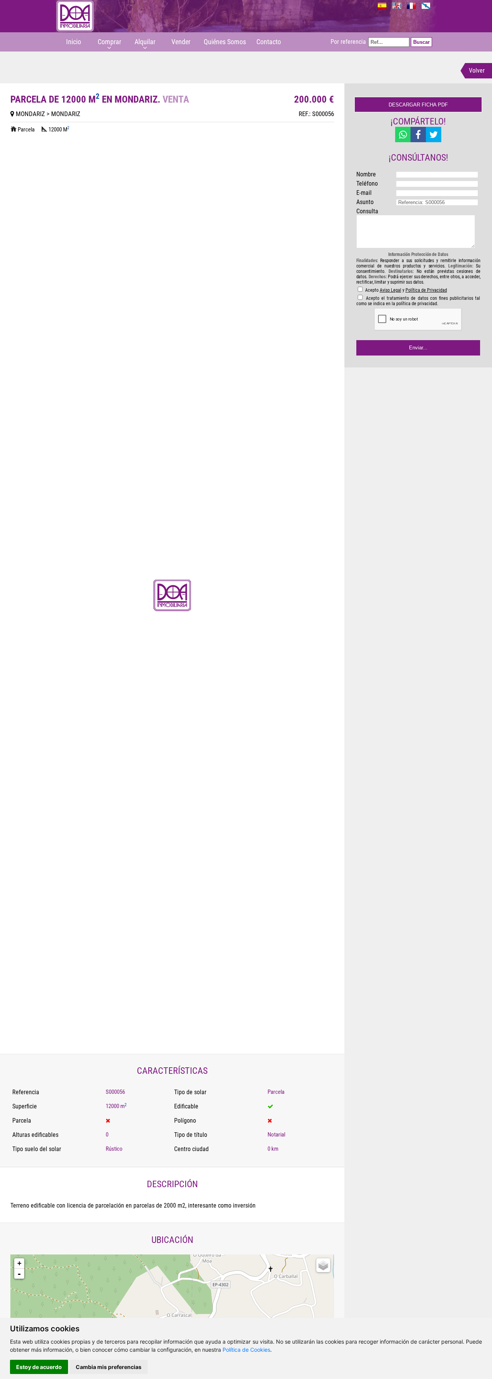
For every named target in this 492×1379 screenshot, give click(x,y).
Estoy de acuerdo (39, 1367)
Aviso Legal (390, 290)
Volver (477, 70)
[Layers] (323, 1265)
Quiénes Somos (225, 42)
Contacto (268, 42)
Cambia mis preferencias (108, 1367)
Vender (180, 42)
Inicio (73, 42)
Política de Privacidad (426, 290)
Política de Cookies (246, 1349)
